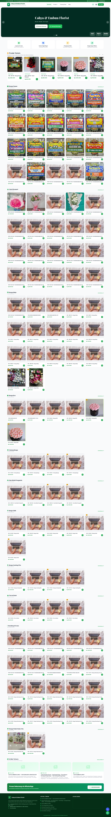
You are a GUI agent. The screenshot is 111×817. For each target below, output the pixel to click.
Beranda (49, 4)
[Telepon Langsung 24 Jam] (107, 809)
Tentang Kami (63, 4)
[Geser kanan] (102, 54)
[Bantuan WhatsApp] (107, 813)
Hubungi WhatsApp (56, 26)
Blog (70, 4)
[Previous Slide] (3, 22)
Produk (55, 4)
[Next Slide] (107, 22)
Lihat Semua (100, 86)
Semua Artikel (100, 759)
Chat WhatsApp (13, 808)
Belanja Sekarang (42, 26)
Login (101, 4)
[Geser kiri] (100, 54)
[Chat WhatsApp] (93, 4)
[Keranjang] (96, 4)
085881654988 (95, 787)
